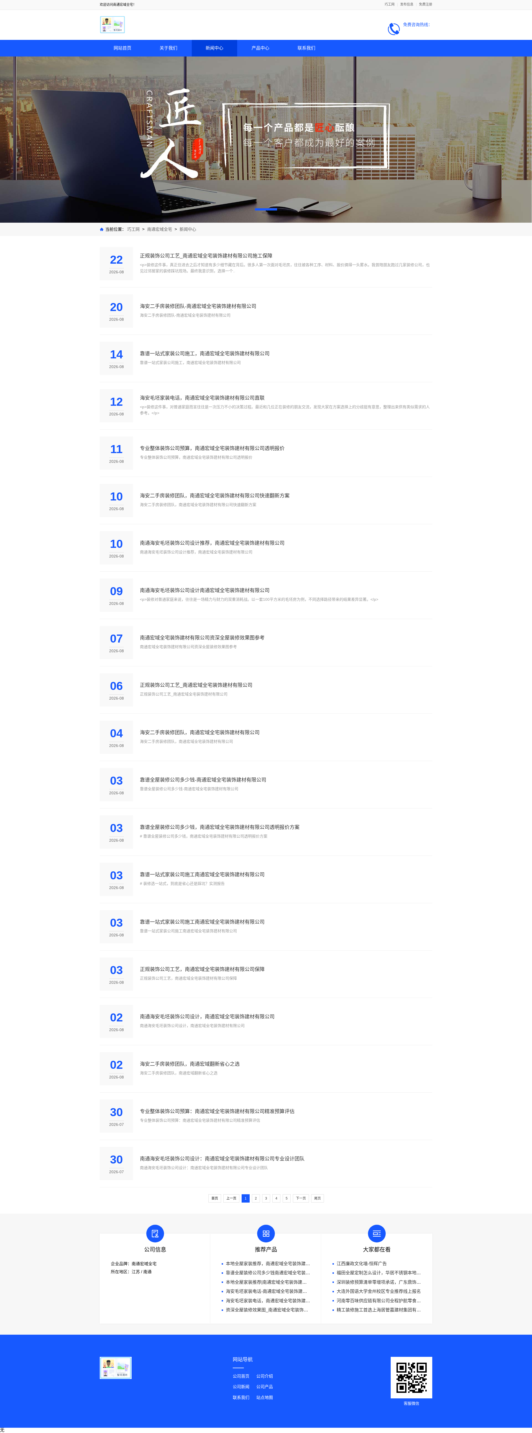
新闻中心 (214, 48)
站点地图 (264, 1397)
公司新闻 (241, 1386)
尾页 (317, 1198)
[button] (266, 209)
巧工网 (390, 4)
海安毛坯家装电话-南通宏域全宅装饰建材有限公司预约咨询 (284, 1291)
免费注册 (425, 4)
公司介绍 (264, 1376)
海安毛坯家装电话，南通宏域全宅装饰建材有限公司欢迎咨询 (286, 1300)
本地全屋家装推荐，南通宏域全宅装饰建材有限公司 (277, 1263)
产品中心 (260, 48)
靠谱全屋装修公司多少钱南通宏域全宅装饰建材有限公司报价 (286, 1272)
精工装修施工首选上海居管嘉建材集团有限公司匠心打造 (392, 1310)
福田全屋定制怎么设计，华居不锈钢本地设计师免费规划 (392, 1272)
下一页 (301, 1198)
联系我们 (306, 48)
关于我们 (168, 48)
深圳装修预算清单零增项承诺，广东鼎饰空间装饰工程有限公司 (399, 1282)
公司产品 (264, 1386)
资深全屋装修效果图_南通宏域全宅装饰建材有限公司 (278, 1310)
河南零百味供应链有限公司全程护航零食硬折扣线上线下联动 (396, 1300)
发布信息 (406, 4)
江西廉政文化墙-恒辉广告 (362, 1263)
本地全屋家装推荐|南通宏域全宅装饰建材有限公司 (275, 1282)
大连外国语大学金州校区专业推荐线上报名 (379, 1291)
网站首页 (122, 48)
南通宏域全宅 (159, 229)
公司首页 (241, 1376)
